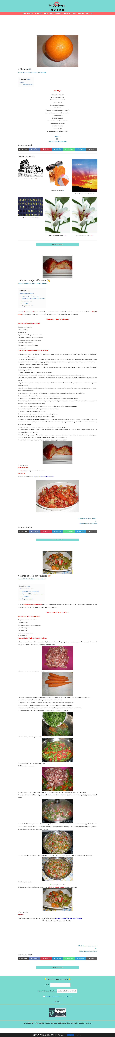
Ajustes (78, 1034)
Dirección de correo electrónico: (47, 991)
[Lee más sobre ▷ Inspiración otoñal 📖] (57, 173)
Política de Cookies (64, 1023)
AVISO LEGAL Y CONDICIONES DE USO (37, 1023)
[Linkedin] (60, 10)
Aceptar (70, 1034)
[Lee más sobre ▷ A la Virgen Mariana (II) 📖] (84, 215)
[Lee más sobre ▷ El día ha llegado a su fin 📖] (30, 206)
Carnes (19, 579)
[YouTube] (63, 10)
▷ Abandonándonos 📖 (30, 178)
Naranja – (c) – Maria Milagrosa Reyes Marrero (58, 138)
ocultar (28, 79)
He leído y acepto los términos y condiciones (58, 997)
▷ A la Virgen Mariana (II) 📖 (84, 235)
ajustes (62, 1035)
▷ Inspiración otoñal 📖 (57, 190)
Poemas (20, 72)
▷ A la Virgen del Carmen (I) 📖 (57, 235)
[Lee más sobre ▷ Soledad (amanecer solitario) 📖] (84, 175)
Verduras (20, 283)
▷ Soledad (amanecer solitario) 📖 (84, 193)
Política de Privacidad (77, 1023)
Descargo (54, 1023)
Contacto (88, 1023)
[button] (32, 13)
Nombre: (47, 984)
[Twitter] (55, 10)
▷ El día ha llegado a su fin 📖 (30, 218)
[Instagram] (57, 10)
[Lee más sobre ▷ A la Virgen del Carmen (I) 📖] (57, 215)
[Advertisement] (57, 25)
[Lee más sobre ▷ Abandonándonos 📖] (30, 168)
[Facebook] (52, 10)
